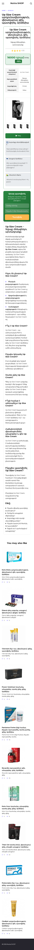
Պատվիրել (17, 217)
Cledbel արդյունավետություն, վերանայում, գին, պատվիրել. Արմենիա (14, 923)
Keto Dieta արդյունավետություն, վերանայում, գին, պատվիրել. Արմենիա (15, 572)
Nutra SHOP (17, 3)
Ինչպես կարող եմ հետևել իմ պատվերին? (16, 525)
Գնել (19, 136)
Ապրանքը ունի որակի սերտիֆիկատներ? (14, 519)
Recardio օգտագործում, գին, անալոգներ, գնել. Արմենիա (13, 769)
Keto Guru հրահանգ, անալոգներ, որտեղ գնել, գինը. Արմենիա (15, 807)
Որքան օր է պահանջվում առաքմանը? (16, 530)
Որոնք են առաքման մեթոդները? (14, 514)
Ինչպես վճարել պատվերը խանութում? (16, 509)
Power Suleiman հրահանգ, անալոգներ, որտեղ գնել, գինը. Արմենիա (14, 689)
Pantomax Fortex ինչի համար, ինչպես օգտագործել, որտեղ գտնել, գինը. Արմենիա (16, 730)
